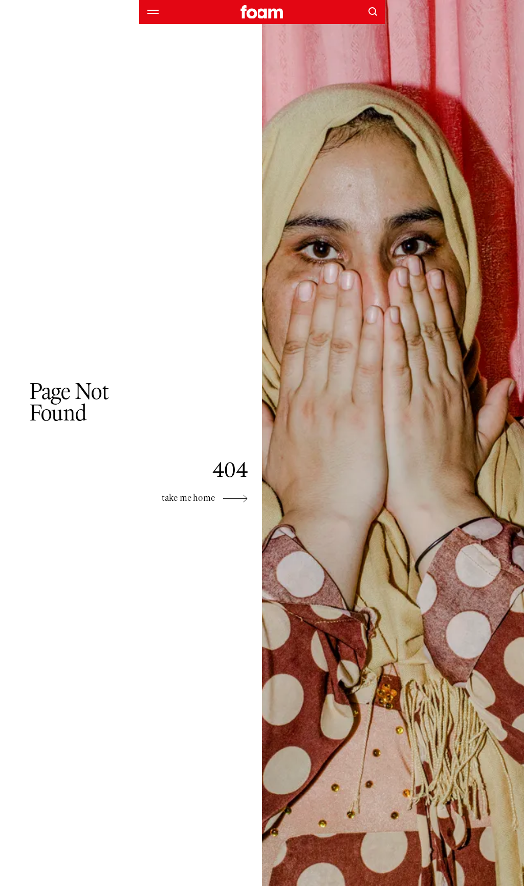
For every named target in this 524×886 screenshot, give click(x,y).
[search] (372, 11)
